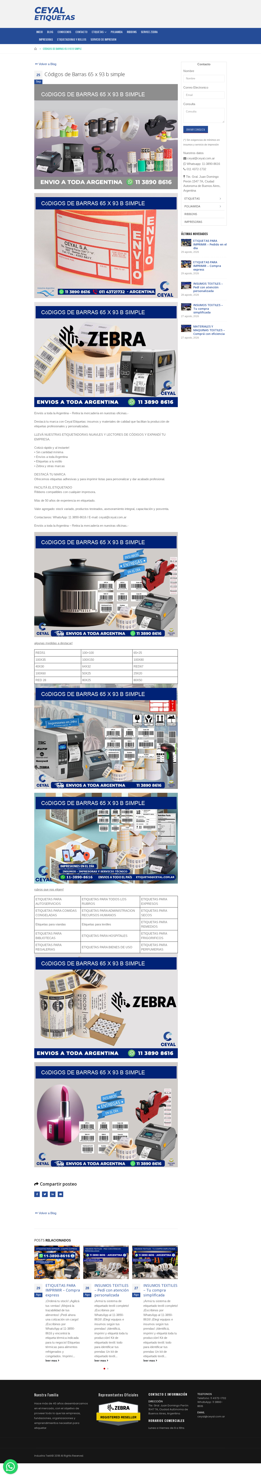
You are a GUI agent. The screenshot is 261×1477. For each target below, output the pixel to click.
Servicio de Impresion (103, 39)
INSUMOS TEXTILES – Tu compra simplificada (111, 1290)
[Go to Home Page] (35, 49)
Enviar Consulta (195, 129)
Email (60, 1194)
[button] (104, 1373)
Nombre (188, 71)
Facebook (37, 1194)
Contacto (81, 32)
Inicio (39, 32)
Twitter (45, 1194)
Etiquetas (98, 32)
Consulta (189, 104)
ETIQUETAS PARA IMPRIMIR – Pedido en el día (210, 244)
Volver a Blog (47, 64)
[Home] (54, 14)
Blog (50, 32)
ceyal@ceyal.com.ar (211, 1421)
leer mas (51, 1360)
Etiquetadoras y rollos (71, 39)
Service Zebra (149, 32)
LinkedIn (52, 1194)
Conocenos (64, 32)
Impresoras (46, 39)
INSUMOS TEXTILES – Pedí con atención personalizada (62, 1290)
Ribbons (132, 32)
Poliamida (117, 32)
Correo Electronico (195, 87)
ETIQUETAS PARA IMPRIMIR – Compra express (207, 265)
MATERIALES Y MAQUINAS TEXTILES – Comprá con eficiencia (160, 1292)
